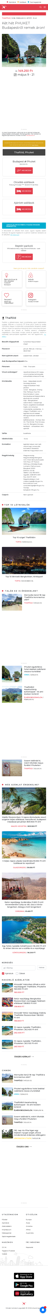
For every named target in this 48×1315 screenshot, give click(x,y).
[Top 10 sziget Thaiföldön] (24, 534)
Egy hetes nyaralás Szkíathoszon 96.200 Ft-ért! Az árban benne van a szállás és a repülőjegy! (24, 947)
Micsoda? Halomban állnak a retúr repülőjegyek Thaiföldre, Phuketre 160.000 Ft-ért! (30, 986)
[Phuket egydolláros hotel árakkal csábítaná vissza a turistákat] (12, 682)
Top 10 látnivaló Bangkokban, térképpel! (24, 576)
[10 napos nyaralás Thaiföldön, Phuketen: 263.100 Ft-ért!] (7, 1048)
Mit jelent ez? (14, 235)
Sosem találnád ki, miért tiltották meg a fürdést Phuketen (33, 763)
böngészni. (35, 145)
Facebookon (30, 135)
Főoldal (4, 1219)
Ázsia (28, 1223)
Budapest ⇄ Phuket (24, 161)
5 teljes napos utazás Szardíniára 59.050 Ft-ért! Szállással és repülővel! (24, 862)
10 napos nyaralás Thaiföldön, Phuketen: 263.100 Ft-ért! (27, 1042)
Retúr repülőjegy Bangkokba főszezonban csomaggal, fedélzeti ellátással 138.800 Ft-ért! (29, 1001)
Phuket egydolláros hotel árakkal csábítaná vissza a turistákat (34, 669)
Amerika (29, 1226)
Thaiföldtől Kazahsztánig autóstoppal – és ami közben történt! (33, 690)
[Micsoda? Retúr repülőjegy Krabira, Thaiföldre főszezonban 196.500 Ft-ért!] (7, 1020)
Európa (28, 1219)
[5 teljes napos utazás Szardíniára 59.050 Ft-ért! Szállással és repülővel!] (24, 857)
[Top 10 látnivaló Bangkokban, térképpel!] (24, 573)
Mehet (41, 967)
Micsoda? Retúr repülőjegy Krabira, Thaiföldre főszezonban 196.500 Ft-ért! (30, 1015)
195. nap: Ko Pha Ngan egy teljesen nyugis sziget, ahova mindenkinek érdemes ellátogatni (29, 1132)
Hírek (27, 675)
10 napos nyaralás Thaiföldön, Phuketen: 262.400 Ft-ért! (27, 1028)
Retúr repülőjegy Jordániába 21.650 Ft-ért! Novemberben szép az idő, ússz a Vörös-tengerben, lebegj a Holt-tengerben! (24, 904)
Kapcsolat (29, 1247)
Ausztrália (30, 1233)
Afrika (28, 1230)
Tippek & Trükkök (8, 1251)
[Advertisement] (24, 104)
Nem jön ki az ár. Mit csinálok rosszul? (29, 268)
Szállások (22, 2)
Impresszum (6, 1230)
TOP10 (19, 542)
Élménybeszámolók (33, 697)
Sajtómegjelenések (8, 1236)
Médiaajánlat (6, 1233)
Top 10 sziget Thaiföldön (24, 537)
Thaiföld (28, 603)
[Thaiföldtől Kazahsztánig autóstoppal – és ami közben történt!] (12, 702)
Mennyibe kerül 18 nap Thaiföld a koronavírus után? (34, 597)
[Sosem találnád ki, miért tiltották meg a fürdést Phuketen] (12, 775)
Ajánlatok (12, 2)
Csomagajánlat (35, 2)
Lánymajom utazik (22, 1138)
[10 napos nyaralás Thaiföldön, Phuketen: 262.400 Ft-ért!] (7, 1034)
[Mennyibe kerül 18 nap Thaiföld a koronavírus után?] (12, 610)
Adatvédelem (7, 1226)
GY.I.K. (4, 1247)
